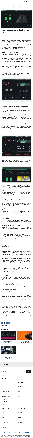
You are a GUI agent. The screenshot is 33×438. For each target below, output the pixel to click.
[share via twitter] (4, 323)
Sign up (29, 371)
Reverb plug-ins (4, 427)
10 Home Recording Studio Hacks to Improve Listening (8, 357)
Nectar (3, 415)
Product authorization (21, 384)
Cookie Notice (4, 394)
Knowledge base (20, 386)
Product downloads (20, 389)
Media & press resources (5, 391)
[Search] (24, 1)
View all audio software (5, 429)
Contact (3, 386)
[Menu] (30, 1)
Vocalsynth (3, 417)
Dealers (19, 396)
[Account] (26, 1)
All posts (5, 6)
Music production (20, 419)
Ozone (3, 412)
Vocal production (20, 422)
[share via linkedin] (7, 323)
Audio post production (21, 414)
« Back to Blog (4, 325)
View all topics (20, 424)
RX (2, 410)
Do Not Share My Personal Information (7, 396)
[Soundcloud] (6, 378)
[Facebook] (2, 378)
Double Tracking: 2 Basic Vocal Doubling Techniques (24, 342)
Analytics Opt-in (4, 404)
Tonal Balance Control (5, 422)
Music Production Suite (5, 424)
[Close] (32, 435)
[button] (2, 6)
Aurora (3, 419)
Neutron (3, 414)
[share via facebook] (2, 323)
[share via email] (9, 323)
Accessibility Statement (5, 399)
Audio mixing (17, 6)
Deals (18, 394)
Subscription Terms (5, 401)
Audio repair (23, 6)
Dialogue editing (20, 417)
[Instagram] (3, 378)
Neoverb (3, 420)
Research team (4, 389)
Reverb (19, 420)
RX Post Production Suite (5, 425)
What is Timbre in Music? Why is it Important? (8, 342)
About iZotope (4, 384)
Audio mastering (11, 6)
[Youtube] (5, 378)
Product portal (20, 391)
